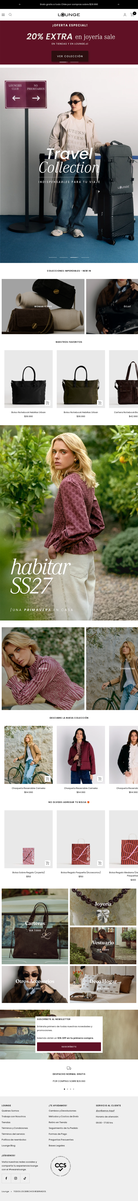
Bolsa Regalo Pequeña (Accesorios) (81, 872)
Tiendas (6, 1122)
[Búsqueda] (10, 14)
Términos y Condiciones (15, 1128)
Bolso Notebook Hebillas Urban (28, 412)
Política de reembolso (14, 1139)
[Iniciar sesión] (124, 14)
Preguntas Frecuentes (61, 1139)
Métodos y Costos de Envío (64, 1116)
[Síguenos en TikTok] (24, 1178)
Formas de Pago (58, 1134)
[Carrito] (132, 14)
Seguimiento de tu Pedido (63, 1128)
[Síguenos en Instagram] (15, 1178)
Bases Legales (57, 1145)
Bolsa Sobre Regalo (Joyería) (28, 872)
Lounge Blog (8, 1145)
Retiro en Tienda (58, 1122)
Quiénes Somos (10, 1110)
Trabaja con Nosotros (14, 1116)
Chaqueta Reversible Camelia (28, 788)
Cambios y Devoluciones (62, 1110)
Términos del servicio (13, 1134)
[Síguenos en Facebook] (6, 1178)
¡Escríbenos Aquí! (105, 1110)
